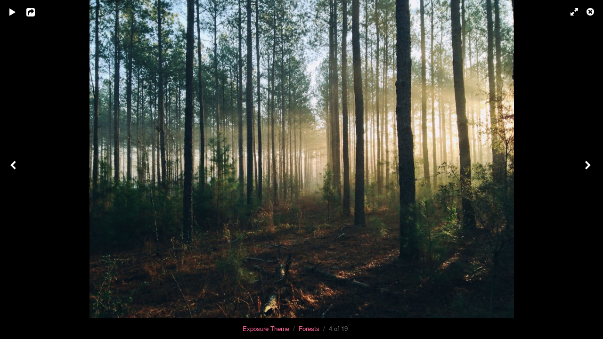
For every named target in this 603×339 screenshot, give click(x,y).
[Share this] (37, 12)
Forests (309, 328)
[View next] (589, 169)
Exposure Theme (266, 328)
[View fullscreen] (570, 12)
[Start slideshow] (12, 12)
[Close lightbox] (591, 12)
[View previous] (14, 169)
